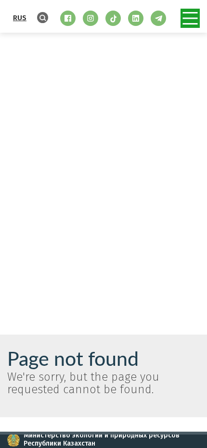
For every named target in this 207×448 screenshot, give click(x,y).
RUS (19, 17)
